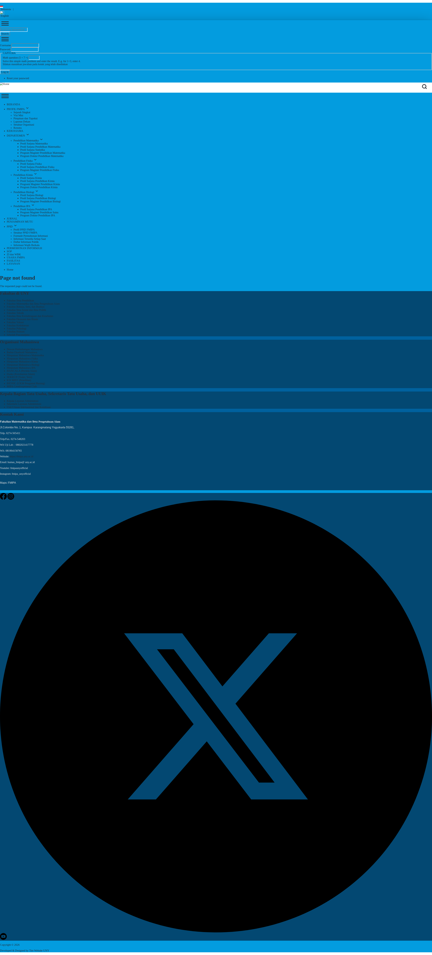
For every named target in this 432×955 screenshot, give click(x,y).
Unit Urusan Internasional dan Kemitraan (29, 407)
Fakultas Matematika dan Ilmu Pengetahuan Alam (33, 303)
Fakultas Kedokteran (18, 325)
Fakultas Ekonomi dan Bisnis (22, 319)
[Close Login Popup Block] (5, 39)
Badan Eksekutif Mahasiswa (22, 352)
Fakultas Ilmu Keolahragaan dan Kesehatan (30, 316)
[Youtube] (3, 938)
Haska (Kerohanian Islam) (21, 374)
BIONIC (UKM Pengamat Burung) (26, 383)
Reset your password (18, 78)
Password (5, 49)
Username (5, 45)
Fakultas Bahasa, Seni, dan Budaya (25, 306)
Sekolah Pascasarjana (18, 334)
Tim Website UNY (39, 950)
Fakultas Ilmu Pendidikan (20, 300)
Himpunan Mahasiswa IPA (21, 367)
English (4, 15)
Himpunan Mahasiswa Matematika (25, 355)
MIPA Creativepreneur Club (22, 386)
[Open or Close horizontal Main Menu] (5, 96)
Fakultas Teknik (15, 313)
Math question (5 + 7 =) (15, 57)
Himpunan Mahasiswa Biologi (23, 364)
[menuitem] (13, 104)
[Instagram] (10, 498)
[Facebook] (3, 498)
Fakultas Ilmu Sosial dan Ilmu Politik (26, 309)
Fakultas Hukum (15, 331)
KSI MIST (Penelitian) (19, 380)
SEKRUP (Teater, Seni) (19, 377)
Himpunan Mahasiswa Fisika (22, 358)
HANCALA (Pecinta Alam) (22, 370)
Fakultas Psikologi (16, 328)
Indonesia (5, 9)
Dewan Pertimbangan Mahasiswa (25, 349)
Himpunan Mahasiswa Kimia (22, 361)
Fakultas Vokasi (15, 322)
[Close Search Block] (5, 24)
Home (10, 269)
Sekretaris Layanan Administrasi (24, 403)
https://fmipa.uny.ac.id (21, 456)
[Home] (4, 84)
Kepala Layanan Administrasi (22, 400)
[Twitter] (216, 931)
